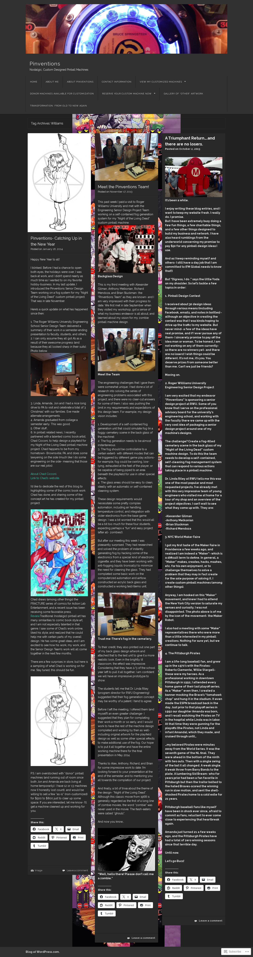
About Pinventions (80, 82)
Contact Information (116, 82)
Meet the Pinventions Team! (123, 186)
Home (33, 82)
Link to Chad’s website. (45, 478)
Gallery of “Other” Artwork (183, 93)
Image (38, 870)
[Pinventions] (126, 29)
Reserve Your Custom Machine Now (127, 93)
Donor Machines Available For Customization (62, 93)
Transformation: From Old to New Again (58, 105)
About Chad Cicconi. (44, 474)
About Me (52, 82)
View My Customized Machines (161, 82)
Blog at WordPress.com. (43, 951)
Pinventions (45, 64)
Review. (35, 616)
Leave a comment (77, 870)
